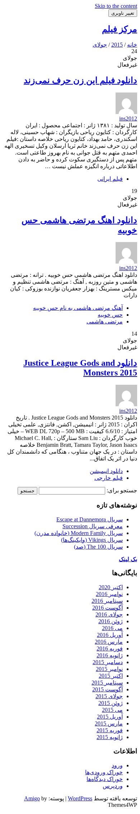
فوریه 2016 (110, 648)
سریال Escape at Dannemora (89, 519)
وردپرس (113, 786)
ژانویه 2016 (110, 655)
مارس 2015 (109, 723)
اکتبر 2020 (111, 587)
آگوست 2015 (107, 689)
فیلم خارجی (108, 478)
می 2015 (112, 710)
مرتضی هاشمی (105, 321)
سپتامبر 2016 (107, 601)
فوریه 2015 (110, 730)
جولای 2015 (109, 696)
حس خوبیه (110, 315)
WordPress (80, 798)
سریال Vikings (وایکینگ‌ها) (92, 540)
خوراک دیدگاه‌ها (105, 779)
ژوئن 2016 (110, 621)
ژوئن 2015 (110, 703)
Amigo (32, 798)
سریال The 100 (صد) (98, 547)
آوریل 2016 (110, 635)
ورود (117, 765)
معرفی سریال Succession (92, 526)
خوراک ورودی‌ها (104, 772)
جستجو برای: (122, 490)
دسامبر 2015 (108, 662)
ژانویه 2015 (110, 737)
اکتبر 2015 (111, 676)
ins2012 (128, 118)
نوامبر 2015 (109, 669)
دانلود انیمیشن (106, 471)
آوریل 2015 (110, 717)
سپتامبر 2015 (107, 683)
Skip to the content (116, 6)
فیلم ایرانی (110, 179)
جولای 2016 (109, 614)
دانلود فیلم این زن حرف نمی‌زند (80, 80)
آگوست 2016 (107, 608)
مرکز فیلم (119, 29)
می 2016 (112, 628)
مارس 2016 (109, 642)
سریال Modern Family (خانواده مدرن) (78, 533)
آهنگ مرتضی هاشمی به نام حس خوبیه (78, 308)
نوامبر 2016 (109, 594)
